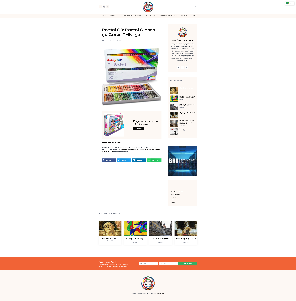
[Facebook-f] (100, 6)
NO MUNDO (104, 15)
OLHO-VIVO (138, 15)
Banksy (181, 129)
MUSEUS (176, 15)
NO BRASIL (113, 15)
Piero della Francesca (186, 88)
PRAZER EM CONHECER (166, 15)
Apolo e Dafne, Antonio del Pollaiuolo (186, 239)
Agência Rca (160, 293)
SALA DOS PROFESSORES (126, 15)
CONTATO (193, 15)
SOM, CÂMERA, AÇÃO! (150, 15)
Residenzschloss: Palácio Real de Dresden (187, 105)
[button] (195, 7)
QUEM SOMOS (184, 15)
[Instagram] (104, 6)
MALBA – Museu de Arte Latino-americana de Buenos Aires (186, 122)
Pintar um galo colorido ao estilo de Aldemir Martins (187, 97)
